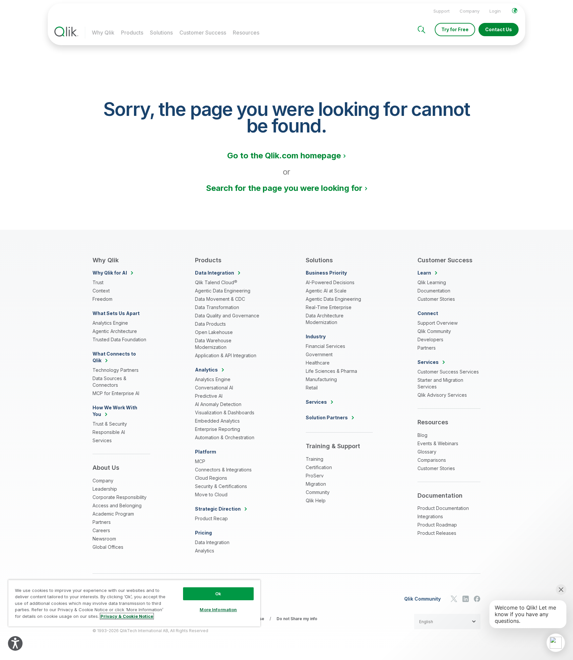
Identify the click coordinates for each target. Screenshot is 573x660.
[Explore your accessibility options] (15, 643)
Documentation (433, 290)
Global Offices (108, 547)
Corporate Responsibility (120, 497)
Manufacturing (321, 379)
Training (314, 459)
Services (102, 440)
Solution (327, 417)
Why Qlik (103, 32)
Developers (430, 339)
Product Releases (436, 533)
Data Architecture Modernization (325, 319)
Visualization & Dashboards (224, 412)
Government (319, 354)
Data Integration (212, 542)
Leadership (105, 489)
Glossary (426, 451)
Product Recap (211, 518)
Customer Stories (436, 299)
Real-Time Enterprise (328, 307)
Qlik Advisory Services (442, 395)
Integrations (430, 516)
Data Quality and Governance (227, 315)
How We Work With (115, 411)
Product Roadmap (437, 525)
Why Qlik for (110, 273)
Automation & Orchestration (224, 437)
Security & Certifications (221, 486)
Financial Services (325, 346)
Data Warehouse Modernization (213, 344)
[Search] (421, 30)
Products (132, 32)
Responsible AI (109, 432)
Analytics (204, 550)
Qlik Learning (431, 282)
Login (495, 11)
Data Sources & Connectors (109, 381)
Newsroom (104, 538)
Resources (246, 32)
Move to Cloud (211, 494)
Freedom (102, 299)
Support (441, 11)
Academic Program (113, 514)
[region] (134, 603)
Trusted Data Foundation (119, 339)
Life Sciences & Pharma (331, 371)
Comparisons (431, 460)
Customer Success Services (448, 371)
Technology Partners (116, 370)
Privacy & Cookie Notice (126, 616)
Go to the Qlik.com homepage (284, 155)
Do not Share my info (297, 618)
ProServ (315, 475)
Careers (101, 530)
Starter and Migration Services (440, 383)
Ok (218, 593)
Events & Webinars (437, 443)
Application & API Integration (225, 355)
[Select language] (515, 11)
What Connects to (114, 357)
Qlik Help (316, 500)
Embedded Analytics (217, 421)
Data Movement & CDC (220, 299)
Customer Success (202, 32)
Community (318, 492)
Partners (102, 522)
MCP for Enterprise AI (116, 393)
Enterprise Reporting (217, 429)
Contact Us (498, 29)
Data (214, 273)
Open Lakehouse (214, 332)
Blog (422, 435)
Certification (319, 467)
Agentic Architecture (115, 331)
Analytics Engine (110, 323)
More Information (218, 609)
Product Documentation (443, 508)
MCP (200, 461)
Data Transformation (217, 307)
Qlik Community (434, 331)
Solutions (161, 32)
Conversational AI (214, 387)
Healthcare (318, 363)
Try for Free (455, 29)
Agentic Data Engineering (222, 290)
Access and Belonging (117, 505)
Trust (98, 282)
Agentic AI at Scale (326, 290)
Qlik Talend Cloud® (216, 282)
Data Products (210, 324)
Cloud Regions (211, 478)
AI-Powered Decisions (330, 282)
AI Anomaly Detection (218, 404)
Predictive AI (209, 396)
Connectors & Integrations (223, 469)
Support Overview (437, 323)
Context (101, 290)
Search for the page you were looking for (284, 188)
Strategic (218, 509)
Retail (312, 387)
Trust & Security (110, 424)
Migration (316, 484)
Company (469, 11)
